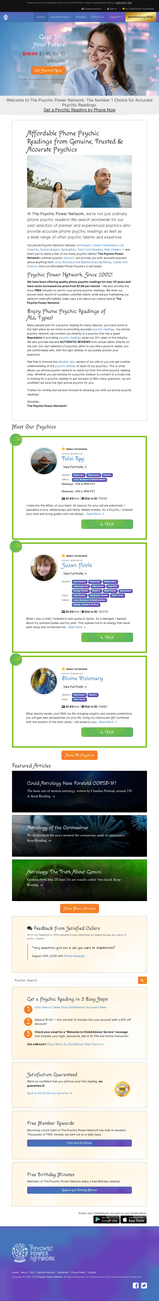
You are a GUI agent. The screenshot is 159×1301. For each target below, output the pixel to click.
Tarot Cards (118, 595)
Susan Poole (77, 565)
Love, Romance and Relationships (76, 262)
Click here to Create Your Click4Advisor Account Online (70, 1007)
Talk (108, 524)
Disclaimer (62, 1272)
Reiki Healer (110, 591)
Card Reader (79, 595)
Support (115, 16)
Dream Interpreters (105, 245)
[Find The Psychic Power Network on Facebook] (136, 1286)
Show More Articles (79, 908)
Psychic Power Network (50, 1277)
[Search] (142, 980)
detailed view (66, 361)
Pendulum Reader (99, 595)
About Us (97, 16)
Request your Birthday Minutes (80, 1190)
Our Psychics (59, 16)
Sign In (113, 8)
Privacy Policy (78, 1272)
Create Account (92, 8)
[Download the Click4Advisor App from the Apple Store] (133, 1219)
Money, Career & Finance (86, 604)
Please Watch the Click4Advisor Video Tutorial (74, 1044)
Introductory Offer (140, 16)
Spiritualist (125, 591)
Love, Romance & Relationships (89, 479)
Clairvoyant (93, 475)
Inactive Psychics (46, 1272)
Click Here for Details (79, 1143)
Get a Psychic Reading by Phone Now (80, 109)
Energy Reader (80, 591)
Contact (92, 1272)
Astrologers (84, 245)
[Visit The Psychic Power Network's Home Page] (33, 1256)
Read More (95, 513)
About (24, 1272)
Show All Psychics (79, 755)
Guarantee (139, 8)
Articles (81, 16)
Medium (96, 591)
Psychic (107, 475)
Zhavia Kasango (74, 956)
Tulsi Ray (73, 458)
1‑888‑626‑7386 (123, 2)
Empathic (113, 586)
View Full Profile (74, 467)
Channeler (78, 475)
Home (41, 16)
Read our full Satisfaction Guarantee (48, 1093)
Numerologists (50, 249)
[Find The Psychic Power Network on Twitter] (144, 1286)
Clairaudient (110, 581)
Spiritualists (68, 249)
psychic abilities (65, 366)
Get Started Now (48, 70)
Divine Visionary (82, 678)
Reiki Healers (112, 249)
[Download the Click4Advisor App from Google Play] (106, 1219)
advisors (69, 257)
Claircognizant (80, 586)
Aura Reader (79, 581)
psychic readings (103, 329)
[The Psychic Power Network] (6, 17)
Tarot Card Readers (90, 249)
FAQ (32, 1272)
